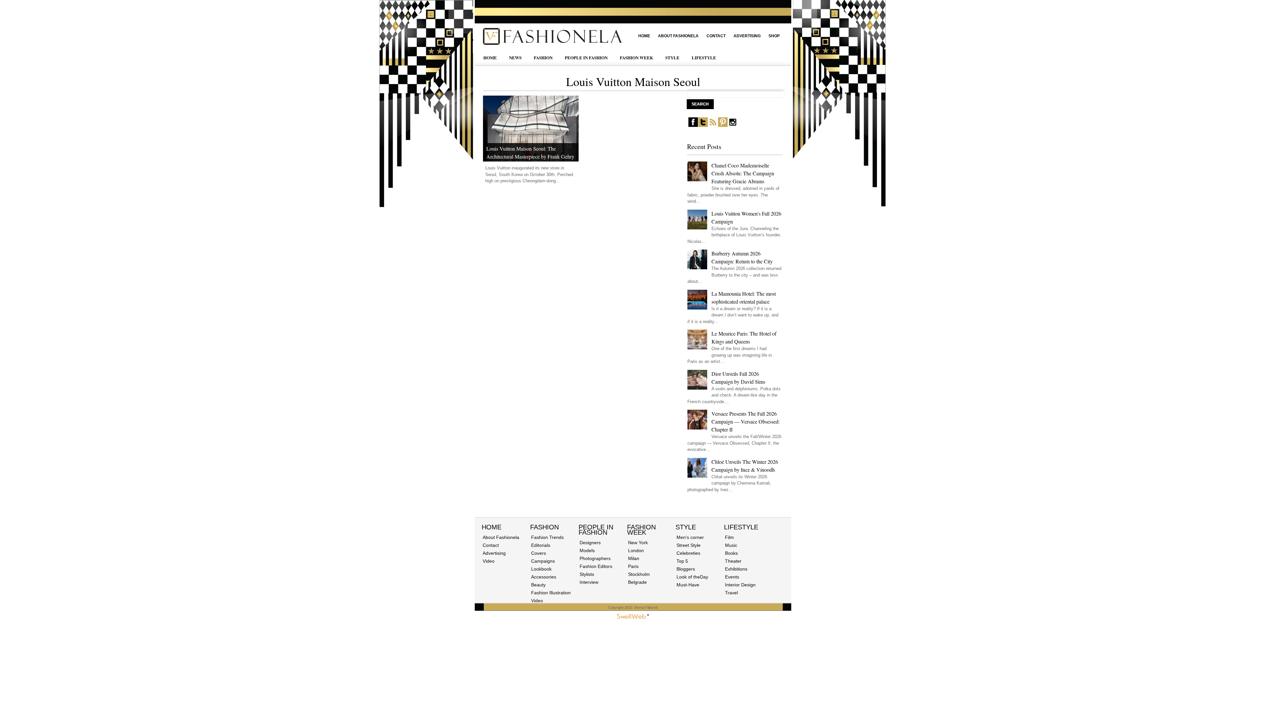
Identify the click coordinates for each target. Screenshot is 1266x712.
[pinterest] (723, 125)
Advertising (747, 36)
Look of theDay (692, 576)
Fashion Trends (547, 537)
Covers (538, 553)
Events (732, 576)
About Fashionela (678, 36)
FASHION (543, 57)
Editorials (540, 545)
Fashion (544, 527)
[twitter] (703, 125)
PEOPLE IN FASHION (586, 57)
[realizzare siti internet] (633, 617)
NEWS (515, 57)
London (636, 550)
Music (731, 545)
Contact (716, 36)
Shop (774, 36)
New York (638, 542)
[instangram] (733, 125)
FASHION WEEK (636, 57)
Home (644, 36)
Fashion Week (641, 529)
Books (731, 553)
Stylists (587, 574)
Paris (633, 566)
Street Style (689, 545)
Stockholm (639, 574)
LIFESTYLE (704, 57)
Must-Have (688, 584)
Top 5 (682, 561)
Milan (633, 558)
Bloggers (686, 569)
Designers (590, 542)
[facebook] (693, 125)
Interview (589, 582)
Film (729, 537)
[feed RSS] (713, 125)
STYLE (672, 57)
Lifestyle (741, 527)
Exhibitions (736, 569)
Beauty (538, 584)
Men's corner (690, 537)
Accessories (543, 576)
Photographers (595, 558)
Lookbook (541, 569)
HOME (490, 57)
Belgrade (637, 582)
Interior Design (740, 584)
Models (587, 550)
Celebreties (688, 553)
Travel (731, 592)
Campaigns (543, 561)
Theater (733, 561)
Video (489, 561)
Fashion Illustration (551, 592)
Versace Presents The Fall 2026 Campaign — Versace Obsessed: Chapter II (745, 421)
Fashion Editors (596, 566)
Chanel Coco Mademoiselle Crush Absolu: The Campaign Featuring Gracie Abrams (742, 173)
